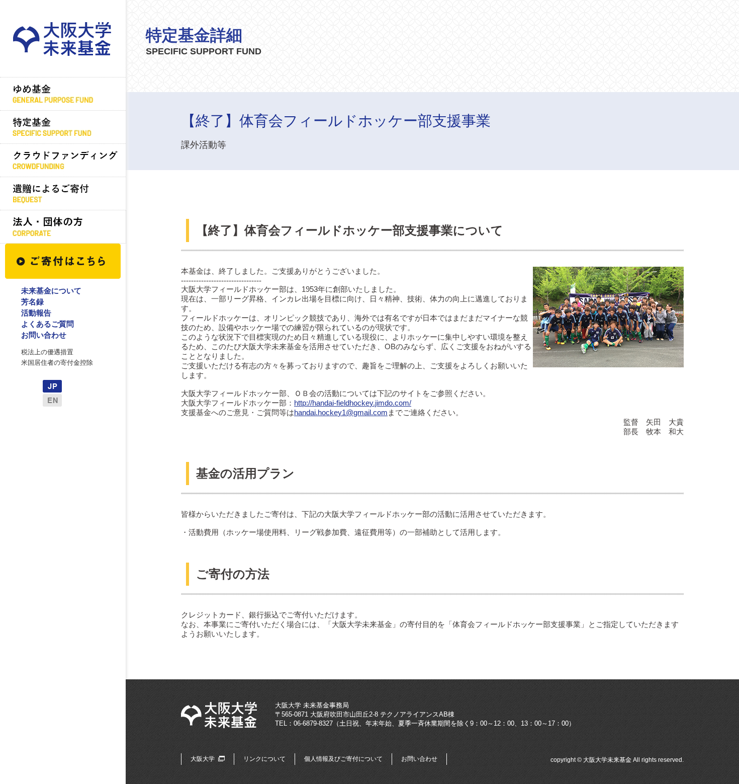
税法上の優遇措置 (47, 352)
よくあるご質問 (47, 324)
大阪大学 (203, 758)
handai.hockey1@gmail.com (341, 412)
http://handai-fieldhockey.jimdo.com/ (352, 403)
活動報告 (36, 312)
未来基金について (51, 290)
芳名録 (32, 301)
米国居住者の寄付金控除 (57, 362)
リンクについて (264, 758)
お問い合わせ (43, 335)
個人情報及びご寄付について (343, 758)
